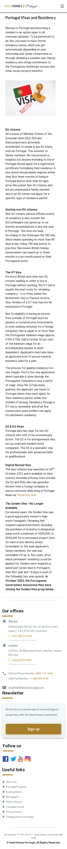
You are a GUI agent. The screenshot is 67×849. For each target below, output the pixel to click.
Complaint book (15, 806)
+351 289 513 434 (21, 636)
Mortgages (12, 796)
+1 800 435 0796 (38, 678)
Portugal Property (16, 786)
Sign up (33, 729)
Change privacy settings (20, 816)
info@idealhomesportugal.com (26, 687)
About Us (11, 781)
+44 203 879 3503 (21, 660)
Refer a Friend (14, 801)
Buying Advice (14, 791)
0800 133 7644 (44, 673)
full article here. (27, 495)
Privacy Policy (14, 811)
